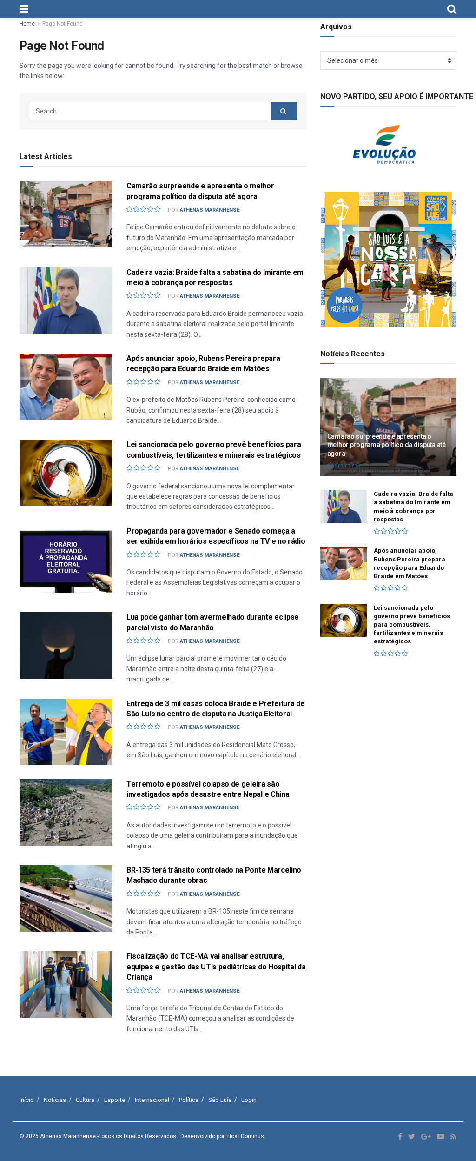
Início (27, 1099)
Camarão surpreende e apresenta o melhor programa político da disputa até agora (386, 445)
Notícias (55, 1099)
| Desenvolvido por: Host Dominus (221, 1136)
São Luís (219, 1099)
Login (249, 1099)
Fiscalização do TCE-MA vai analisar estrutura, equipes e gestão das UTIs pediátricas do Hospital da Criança (215, 966)
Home (27, 23)
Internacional (152, 1099)
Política (188, 1099)
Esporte (114, 1099)
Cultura (85, 1099)
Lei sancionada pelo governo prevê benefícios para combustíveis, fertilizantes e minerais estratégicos (412, 624)
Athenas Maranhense (209, 210)
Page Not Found (62, 23)
